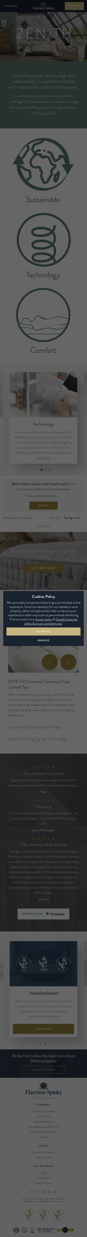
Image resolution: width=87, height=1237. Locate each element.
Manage (43, 640)
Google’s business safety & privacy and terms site (50, 621)
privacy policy (43, 619)
